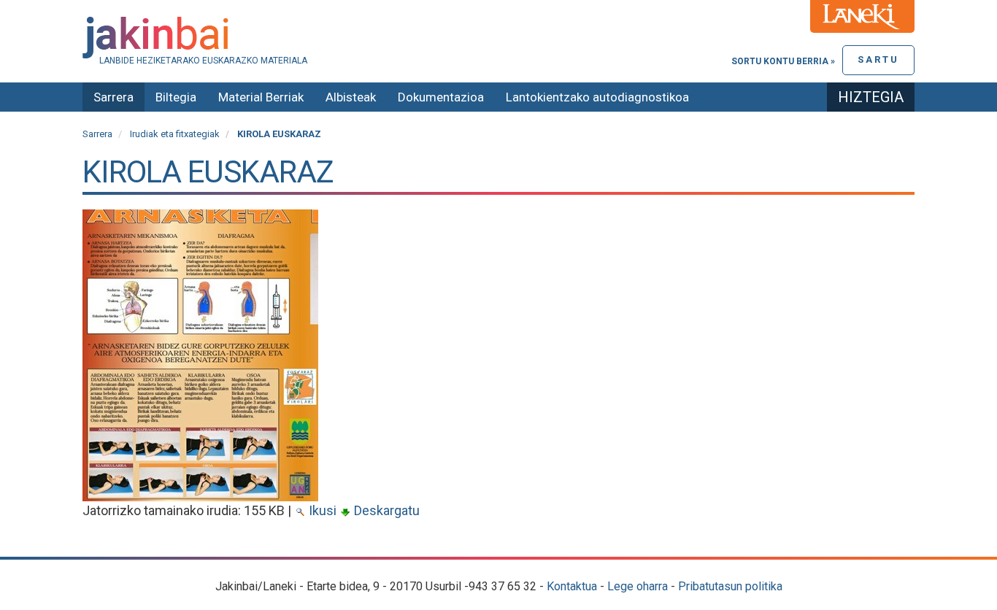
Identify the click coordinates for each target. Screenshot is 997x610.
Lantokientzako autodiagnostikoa (597, 97)
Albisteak (351, 97)
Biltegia (175, 97)
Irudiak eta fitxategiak (175, 133)
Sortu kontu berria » (783, 61)
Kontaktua (572, 586)
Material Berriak (261, 97)
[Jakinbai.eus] (498, 37)
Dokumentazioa (441, 97)
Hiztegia (871, 97)
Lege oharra (637, 586)
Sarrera (113, 97)
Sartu (878, 59)
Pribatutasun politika (730, 586)
